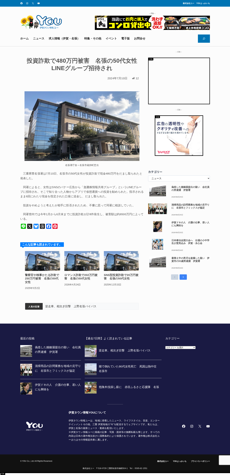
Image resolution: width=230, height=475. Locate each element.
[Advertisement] (179, 80)
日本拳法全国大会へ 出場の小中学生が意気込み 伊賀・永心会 (190, 242)
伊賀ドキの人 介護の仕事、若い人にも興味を (190, 224)
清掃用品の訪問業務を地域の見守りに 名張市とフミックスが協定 (190, 206)
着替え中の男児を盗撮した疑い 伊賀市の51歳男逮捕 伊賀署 (190, 259)
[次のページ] (183, 277)
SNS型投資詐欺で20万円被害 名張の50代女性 (121, 276)
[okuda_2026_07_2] (152, 29)
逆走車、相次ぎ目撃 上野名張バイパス (70, 306)
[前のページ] (174, 277)
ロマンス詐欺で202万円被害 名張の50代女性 (81, 276)
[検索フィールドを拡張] (204, 38)
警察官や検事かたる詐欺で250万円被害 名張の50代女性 (42, 278)
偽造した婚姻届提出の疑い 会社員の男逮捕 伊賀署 (190, 188)
